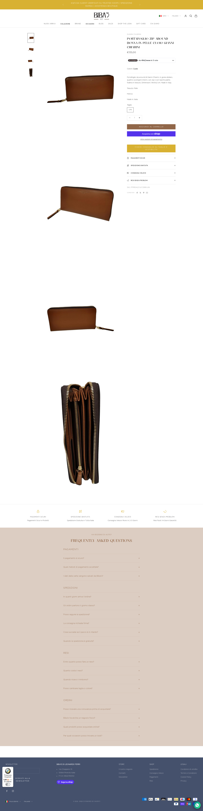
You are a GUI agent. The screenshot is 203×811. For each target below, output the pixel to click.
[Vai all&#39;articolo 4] (30, 72)
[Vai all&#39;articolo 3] (30, 61)
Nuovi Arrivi (50, 24)
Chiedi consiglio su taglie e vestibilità (151, 148)
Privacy (183, 781)
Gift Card (141, 24)
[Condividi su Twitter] (140, 193)
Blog (101, 24)
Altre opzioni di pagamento (151, 139)
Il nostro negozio (125, 769)
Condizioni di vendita (189, 769)
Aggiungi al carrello (151, 127)
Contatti (122, 773)
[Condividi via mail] (147, 193)
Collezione (65, 24)
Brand (78, 24)
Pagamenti (154, 777)
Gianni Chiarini (134, 34)
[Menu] (11, 768)
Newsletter (123, 777)
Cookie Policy (186, 777)
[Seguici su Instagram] (13, 791)
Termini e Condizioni (189, 773)
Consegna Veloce (157, 773)
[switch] (8, 784)
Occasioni (90, 24)
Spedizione (154, 769)
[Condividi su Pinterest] (144, 193)
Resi (151, 781)
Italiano (175, 16)
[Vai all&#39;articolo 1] (30, 38)
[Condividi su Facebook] (137, 193)
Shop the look (125, 24)
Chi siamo (154, 24)
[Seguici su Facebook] (7, 791)
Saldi (110, 24)
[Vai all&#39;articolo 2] (30, 49)
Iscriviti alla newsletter (22, 779)
